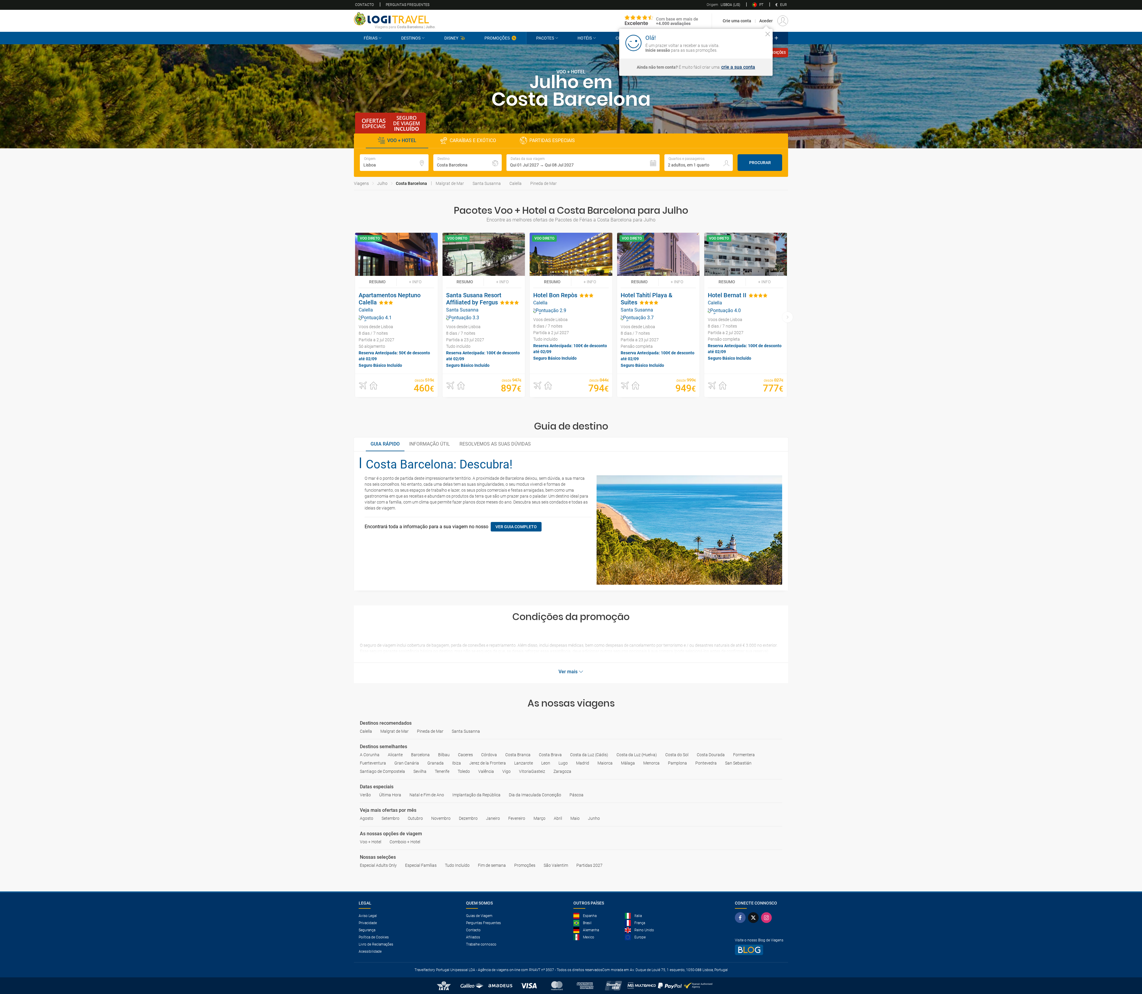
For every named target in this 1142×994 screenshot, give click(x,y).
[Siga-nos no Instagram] (767, 917)
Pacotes (545, 38)
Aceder (766, 20)
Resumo (377, 281)
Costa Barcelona (411, 183)
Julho (382, 183)
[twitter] (754, 917)
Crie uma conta (737, 20)
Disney (451, 38)
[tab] (385, 444)
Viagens (361, 183)
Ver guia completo (516, 526)
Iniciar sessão (749, 42)
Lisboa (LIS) (723, 5)
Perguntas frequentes (407, 5)
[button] (583, 162)
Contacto (364, 5)
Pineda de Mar (543, 183)
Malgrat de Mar (450, 183)
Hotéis (585, 38)
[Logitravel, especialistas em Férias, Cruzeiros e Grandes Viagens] (395, 18)
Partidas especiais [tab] (552, 140)
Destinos (411, 38)
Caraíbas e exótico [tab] (473, 140)
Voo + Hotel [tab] (401, 140)
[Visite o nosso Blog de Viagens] (759, 950)
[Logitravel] (661, 20)
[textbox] (394, 162)
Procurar (760, 162)
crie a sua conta (738, 67)
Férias (370, 38)
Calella (515, 183)
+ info (415, 281)
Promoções (497, 38)
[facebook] (741, 917)
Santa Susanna (487, 183)
